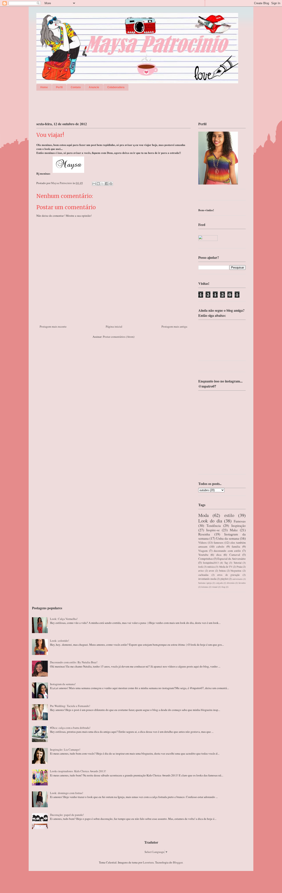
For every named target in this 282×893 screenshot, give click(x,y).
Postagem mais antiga (174, 326)
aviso (201, 570)
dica (218, 555)
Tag (226, 562)
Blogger (177, 862)
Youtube (203, 555)
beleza (222, 570)
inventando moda (207, 578)
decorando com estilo (227, 551)
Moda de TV (225, 566)
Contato (76, 87)
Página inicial (114, 326)
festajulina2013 (211, 562)
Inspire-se (213, 530)
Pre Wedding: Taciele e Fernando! (70, 706)
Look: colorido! (59, 641)
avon (211, 570)
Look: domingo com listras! (66, 793)
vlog (223, 586)
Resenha (204, 534)
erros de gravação (228, 574)
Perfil (59, 87)
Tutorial (237, 562)
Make (234, 530)
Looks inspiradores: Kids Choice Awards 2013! (78, 771)
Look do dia (210, 521)
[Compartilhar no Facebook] (106, 183)
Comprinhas (205, 559)
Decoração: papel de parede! (67, 815)
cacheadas (203, 574)
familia (236, 546)
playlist (224, 578)
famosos (218, 542)
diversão (231, 582)
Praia (239, 566)
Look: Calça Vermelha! (64, 619)
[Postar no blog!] (98, 183)
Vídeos (202, 542)
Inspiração (238, 525)
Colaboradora (115, 87)
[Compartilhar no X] (102, 183)
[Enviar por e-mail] (94, 183)
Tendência (213, 525)
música (211, 566)
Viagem (203, 551)
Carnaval (234, 555)
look (200, 566)
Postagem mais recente (53, 326)
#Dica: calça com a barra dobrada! (70, 728)
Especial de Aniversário (231, 559)
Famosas (240, 521)
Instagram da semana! (63, 684)
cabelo (220, 546)
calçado (219, 582)
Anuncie (94, 87)
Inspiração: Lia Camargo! (65, 749)
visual (214, 586)
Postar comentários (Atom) (118, 337)
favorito (242, 582)
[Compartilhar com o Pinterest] (111, 183)
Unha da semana (227, 538)
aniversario (237, 578)
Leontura (148, 862)
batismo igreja (205, 582)
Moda (203, 515)
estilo (229, 515)
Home (44, 87)
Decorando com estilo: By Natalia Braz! (73, 662)
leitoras (204, 586)
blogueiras (236, 570)
